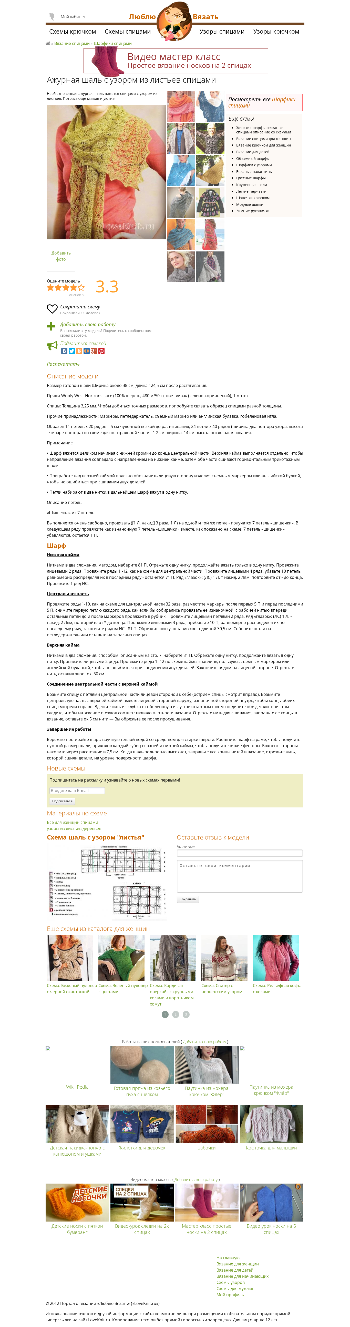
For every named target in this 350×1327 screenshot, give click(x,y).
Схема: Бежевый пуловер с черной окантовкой (72, 988)
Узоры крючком (276, 31)
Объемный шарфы (253, 158)
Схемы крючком (72, 31)
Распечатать (63, 364)
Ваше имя (186, 846)
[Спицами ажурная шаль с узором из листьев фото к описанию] (106, 172)
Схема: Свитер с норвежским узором (221, 988)
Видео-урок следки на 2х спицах (142, 1229)
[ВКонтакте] (64, 351)
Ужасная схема (51, 288)
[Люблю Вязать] (174, 22)
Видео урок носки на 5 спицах (271, 1229)
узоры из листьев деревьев (74, 828)
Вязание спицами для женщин (263, 138)
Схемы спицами (128, 31)
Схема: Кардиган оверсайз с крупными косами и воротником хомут (172, 995)
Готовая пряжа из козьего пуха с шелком (142, 1091)
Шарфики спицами (113, 43)
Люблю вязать (48, 42)
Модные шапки (249, 204)
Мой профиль (230, 1294)
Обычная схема (66, 288)
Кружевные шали (251, 184)
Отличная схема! (81, 288)
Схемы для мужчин (235, 1288)
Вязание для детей (253, 151)
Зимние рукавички (253, 210)
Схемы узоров (231, 1282)
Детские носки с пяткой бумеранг (77, 1229)
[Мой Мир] (87, 351)
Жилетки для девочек (142, 1148)
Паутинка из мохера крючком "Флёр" (207, 1091)
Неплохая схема (58, 288)
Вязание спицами (72, 43)
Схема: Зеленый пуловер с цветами (123, 988)
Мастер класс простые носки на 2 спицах (206, 1229)
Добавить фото (61, 256)
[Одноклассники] (79, 351)
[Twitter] (72, 351)
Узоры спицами (222, 31)
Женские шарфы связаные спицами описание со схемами (263, 130)
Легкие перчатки (251, 191)
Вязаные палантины (254, 171)
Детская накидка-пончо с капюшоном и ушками (77, 1151)
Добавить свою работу (88, 324)
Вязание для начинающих (243, 1276)
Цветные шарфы (251, 177)
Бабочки (207, 1148)
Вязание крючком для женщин (263, 145)
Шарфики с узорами (254, 164)
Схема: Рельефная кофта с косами (277, 988)
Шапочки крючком (253, 197)
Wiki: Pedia (77, 1087)
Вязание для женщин (238, 1264)
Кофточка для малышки (271, 1148)
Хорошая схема (74, 288)
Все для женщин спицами (72, 822)
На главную (228, 1258)
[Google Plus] (94, 351)
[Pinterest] (101, 351)
